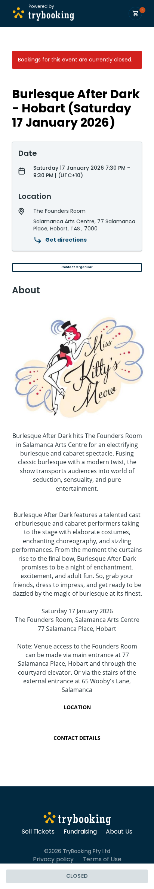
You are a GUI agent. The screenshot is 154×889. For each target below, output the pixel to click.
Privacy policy (53, 859)
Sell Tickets (38, 832)
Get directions (66, 240)
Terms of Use (102, 859)
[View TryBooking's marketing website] (77, 820)
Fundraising (80, 832)
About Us (119, 832)
